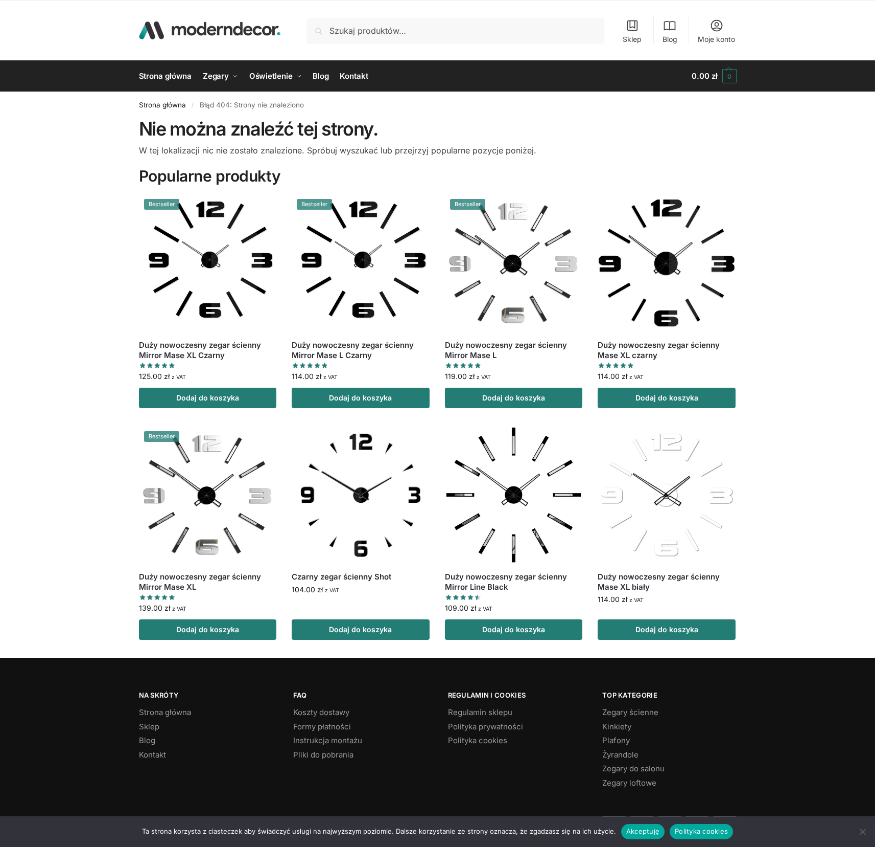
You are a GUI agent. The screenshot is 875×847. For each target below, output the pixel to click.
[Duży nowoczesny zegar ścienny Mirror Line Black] (514, 495)
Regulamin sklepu (480, 712)
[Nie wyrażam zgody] (862, 832)
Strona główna (162, 105)
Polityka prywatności (485, 726)
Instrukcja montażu (327, 740)
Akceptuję (642, 831)
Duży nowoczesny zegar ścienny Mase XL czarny (659, 350)
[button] (714, 76)
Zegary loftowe (629, 783)
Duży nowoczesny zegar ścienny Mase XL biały (659, 582)
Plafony (616, 740)
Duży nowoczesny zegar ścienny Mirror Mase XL (200, 582)
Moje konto (716, 39)
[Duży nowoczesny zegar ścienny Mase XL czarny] (667, 263)
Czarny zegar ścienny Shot (341, 577)
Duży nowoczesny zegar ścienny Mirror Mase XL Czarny (200, 350)
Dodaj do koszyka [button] (207, 397)
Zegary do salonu (633, 768)
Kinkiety (616, 726)
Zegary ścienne (630, 712)
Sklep (632, 39)
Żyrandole (620, 755)
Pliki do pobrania (323, 755)
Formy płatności (322, 726)
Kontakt (152, 755)
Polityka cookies (477, 740)
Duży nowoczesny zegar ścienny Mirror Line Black (506, 582)
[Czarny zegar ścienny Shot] (361, 495)
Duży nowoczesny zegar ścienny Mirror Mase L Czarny (353, 350)
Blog (670, 39)
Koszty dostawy (321, 712)
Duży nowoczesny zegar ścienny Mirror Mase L (506, 350)
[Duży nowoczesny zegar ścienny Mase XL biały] (667, 495)
